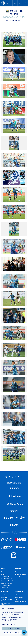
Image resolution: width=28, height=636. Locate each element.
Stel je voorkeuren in (8, 624)
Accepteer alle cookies (14, 628)
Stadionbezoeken (20, 574)
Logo (16, 599)
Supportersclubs (6, 583)
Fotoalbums (5, 587)
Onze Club (19, 591)
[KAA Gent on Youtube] (18, 477)
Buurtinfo (18, 576)
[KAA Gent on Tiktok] (9, 477)
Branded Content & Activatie (6, 600)
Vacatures (18, 604)
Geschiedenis (19, 597)
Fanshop (4, 572)
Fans (3, 568)
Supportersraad (6, 576)
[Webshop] (20, 3)
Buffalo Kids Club (6, 578)
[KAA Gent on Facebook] (22, 477)
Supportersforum (6, 585)
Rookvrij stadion (20, 572)
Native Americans (20, 601)
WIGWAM (4, 574)
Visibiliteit (4, 597)
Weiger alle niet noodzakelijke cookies (14, 633)
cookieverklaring (7, 621)
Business (4, 591)
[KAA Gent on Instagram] (6, 477)
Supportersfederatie (7, 581)
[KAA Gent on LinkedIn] (12, 477)
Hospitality (4, 595)
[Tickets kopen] (15, 3)
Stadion (18, 568)
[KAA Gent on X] (15, 477)
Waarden (18, 595)
